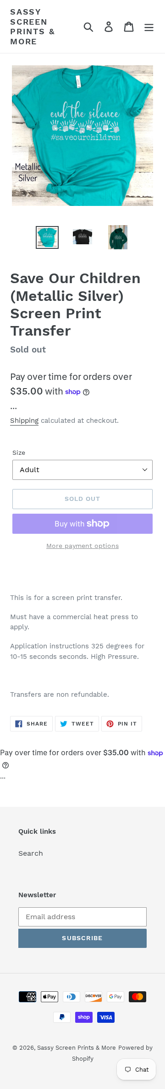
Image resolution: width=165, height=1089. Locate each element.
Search (30, 853)
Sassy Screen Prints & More (32, 26)
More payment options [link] (82, 545)
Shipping (24, 420)
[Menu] (149, 26)
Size (18, 452)
